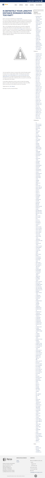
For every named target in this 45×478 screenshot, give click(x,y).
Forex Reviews (38, 258)
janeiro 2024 (38, 68)
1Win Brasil (38, 126)
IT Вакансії (38, 277)
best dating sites (39, 210)
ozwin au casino (39, 354)
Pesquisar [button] (35, 12)
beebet (37, 209)
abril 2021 (37, 105)
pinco (37, 374)
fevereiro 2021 (38, 108)
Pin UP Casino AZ (39, 369)
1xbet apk (37, 143)
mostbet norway (39, 322)
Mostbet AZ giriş (39, 300)
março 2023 (38, 82)
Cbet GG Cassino (39, 246)
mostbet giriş (38, 317)
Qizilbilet (37, 387)
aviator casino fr (38, 188)
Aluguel (17, 461)
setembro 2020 (38, 112)
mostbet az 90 (38, 296)
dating (37, 252)
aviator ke (37, 191)
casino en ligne (38, 226)
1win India (37, 135)
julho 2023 (38, 77)
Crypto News (38, 250)
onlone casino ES (39, 352)
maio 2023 (38, 79)
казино (37, 432)
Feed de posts (38, 447)
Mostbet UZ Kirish (39, 339)
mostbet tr (38, 333)
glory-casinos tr (38, 263)
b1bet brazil (38, 202)
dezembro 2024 (39, 53)
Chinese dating (38, 247)
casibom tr (38, 224)
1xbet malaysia (38, 169)
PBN (36, 359)
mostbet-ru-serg (39, 343)
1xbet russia (38, 174)
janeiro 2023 (38, 85)
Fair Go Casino (38, 254)
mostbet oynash (39, 326)
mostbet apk (38, 295)
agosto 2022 (38, 92)
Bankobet (37, 203)
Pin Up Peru (38, 373)
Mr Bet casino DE (39, 344)
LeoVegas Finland (39, 284)
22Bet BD (37, 180)
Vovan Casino (38, 418)
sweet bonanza (38, 404)
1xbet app (37, 144)
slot (36, 396)
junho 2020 (38, 116)
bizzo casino (38, 217)
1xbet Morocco (38, 170)
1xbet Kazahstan (38, 165)
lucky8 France (38, 285)
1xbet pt (37, 172)
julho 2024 (38, 60)
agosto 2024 (38, 59)
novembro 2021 (38, 104)
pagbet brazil (38, 355)
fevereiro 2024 (38, 67)
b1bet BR (37, 200)
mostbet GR (38, 318)
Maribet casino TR (39, 289)
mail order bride (39, 287)
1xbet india (38, 163)
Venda (17, 460)
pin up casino (38, 367)
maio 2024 (38, 63)
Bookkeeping (38, 222)
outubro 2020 (38, 111)
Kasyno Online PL (39, 281)
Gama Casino (38, 262)
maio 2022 (38, 96)
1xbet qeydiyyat (38, 173)
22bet (37, 178)
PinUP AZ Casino (39, 377)
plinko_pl (37, 385)
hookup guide (38, 269)
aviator (37, 184)
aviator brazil (38, 185)
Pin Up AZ (37, 362)
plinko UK (37, 384)
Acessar (37, 446)
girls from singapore (20, 29)
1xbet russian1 (38, 177)
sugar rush (38, 403)
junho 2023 (38, 78)
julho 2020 (38, 115)
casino (37, 225)
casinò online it (38, 232)
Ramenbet (37, 388)
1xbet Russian (38, 176)
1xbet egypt (38, 161)
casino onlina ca (39, 229)
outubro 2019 (38, 118)
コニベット (38, 441)
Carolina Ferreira (19, 18)
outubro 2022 (38, 89)
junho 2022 (38, 94)
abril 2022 (37, 97)
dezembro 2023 (39, 70)
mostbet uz (38, 335)
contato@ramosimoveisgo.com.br (36, 472)
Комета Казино (38, 433)
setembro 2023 (38, 74)
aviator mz (38, 192)
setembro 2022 (38, 90)
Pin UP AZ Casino (39, 363)
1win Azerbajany (39, 125)
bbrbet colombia (39, 206)
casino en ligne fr (39, 228)
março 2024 (38, 66)
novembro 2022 (39, 88)
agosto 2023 (38, 75)
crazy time (38, 248)
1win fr (37, 133)
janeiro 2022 (38, 101)
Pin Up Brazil (38, 366)
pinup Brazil (38, 378)
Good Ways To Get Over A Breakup (38, 266)
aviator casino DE (39, 187)
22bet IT (37, 181)
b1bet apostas (38, 199)
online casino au (39, 350)
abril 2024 (37, 64)
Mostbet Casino (38, 307)
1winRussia (38, 140)
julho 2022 (38, 93)
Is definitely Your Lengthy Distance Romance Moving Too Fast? (17, 13)
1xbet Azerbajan (38, 148)
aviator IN (37, 189)
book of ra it (38, 221)
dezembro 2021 (39, 103)
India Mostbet (38, 270)
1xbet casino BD (38, 154)
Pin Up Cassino (38, 370)
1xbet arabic (38, 146)
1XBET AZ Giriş (38, 147)
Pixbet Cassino (38, 380)
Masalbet (37, 291)
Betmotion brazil (39, 211)
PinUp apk (37, 376)
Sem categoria (12, 86)
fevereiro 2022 (38, 100)
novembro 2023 (39, 71)
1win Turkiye (38, 139)
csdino (37, 251)
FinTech (37, 255)
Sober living (38, 399)
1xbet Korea (38, 166)
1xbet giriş (37, 162)
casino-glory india (39, 240)
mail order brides (39, 288)
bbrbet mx (38, 207)
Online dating (38, 351)
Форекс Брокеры (39, 436)
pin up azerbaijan (39, 365)
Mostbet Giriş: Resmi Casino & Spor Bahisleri (38, 48)
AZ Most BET (38, 195)
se (36, 392)
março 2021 (38, 107)
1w (36, 122)
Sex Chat (37, 395)
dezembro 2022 (39, 86)
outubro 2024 (38, 56)
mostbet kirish (38, 321)
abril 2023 (37, 81)
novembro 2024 (39, 55)
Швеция (37, 440)
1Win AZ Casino (38, 124)
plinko (37, 381)
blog (37, 218)
